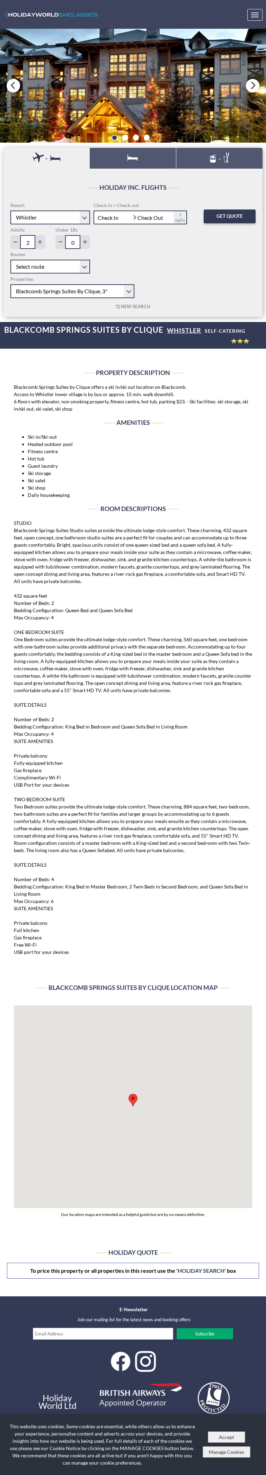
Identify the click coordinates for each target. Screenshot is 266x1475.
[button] (133, 1100)
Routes (17, 254)
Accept (226, 1437)
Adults (17, 230)
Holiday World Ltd (57, 1402)
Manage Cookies (226, 1452)
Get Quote (229, 216)
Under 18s (66, 230)
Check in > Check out (116, 205)
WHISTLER (184, 330)
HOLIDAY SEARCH (201, 1270)
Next (252, 86)
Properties (21, 279)
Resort (17, 205)
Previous (13, 86)
